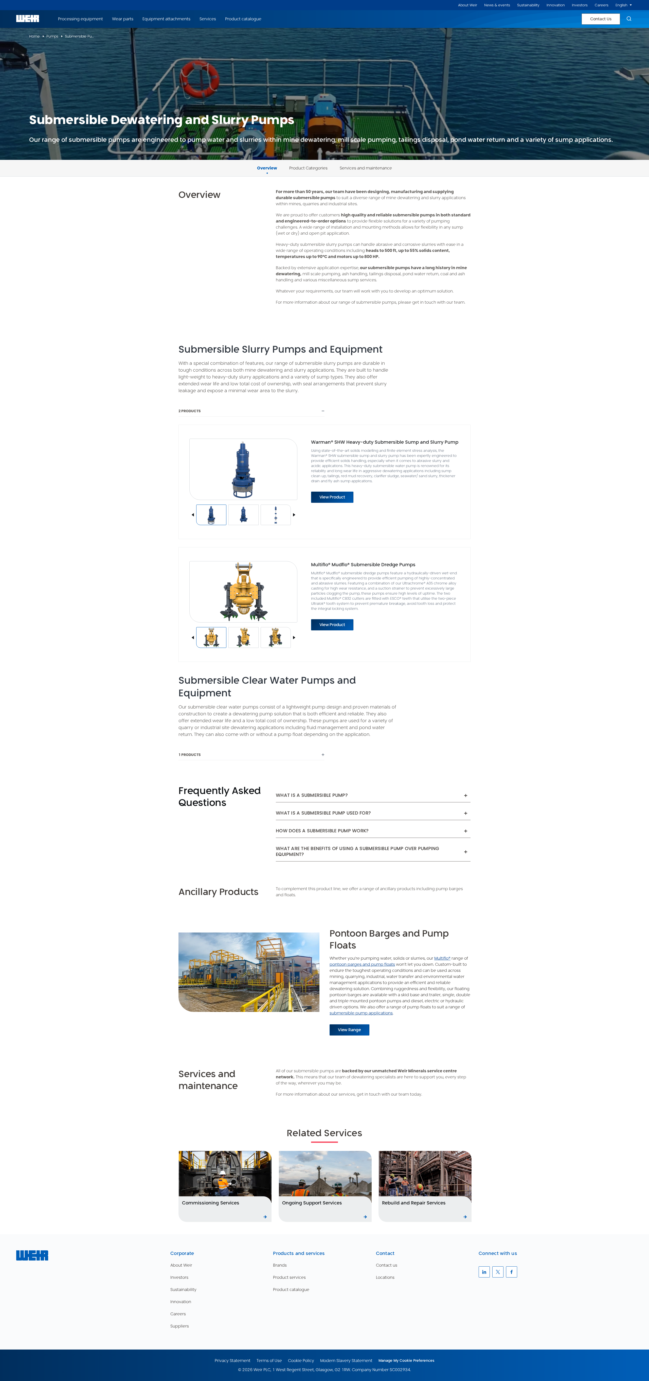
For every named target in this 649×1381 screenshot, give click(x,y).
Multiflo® (442, 958)
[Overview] (267, 162)
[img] (211, 515)
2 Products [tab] (189, 410)
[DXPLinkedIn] (484, 1272)
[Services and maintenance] (366, 162)
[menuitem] (467, 5)
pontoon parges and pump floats (362, 964)
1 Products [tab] (189, 754)
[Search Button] (629, 19)
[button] (631, 5)
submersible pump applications (361, 1013)
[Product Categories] (308, 162)
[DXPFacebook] (511, 1272)
